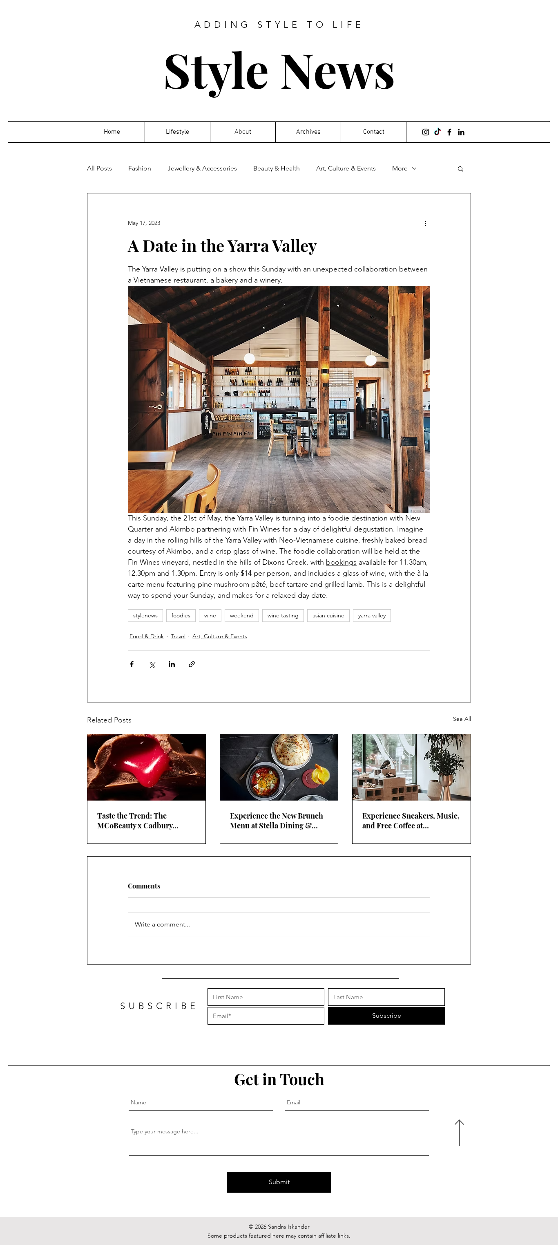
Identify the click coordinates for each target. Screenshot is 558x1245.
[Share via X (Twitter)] (152, 664)
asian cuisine (328, 615)
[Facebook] (449, 132)
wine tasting (283, 615)
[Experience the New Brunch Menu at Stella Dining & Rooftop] (279, 767)
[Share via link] (192, 664)
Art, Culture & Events (346, 168)
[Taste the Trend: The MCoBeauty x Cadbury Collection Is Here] (146, 767)
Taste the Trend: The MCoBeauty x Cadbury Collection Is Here (134, 820)
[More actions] (425, 223)
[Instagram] (425, 132)
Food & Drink (146, 636)
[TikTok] (437, 132)
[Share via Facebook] (132, 664)
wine (210, 615)
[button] (460, 168)
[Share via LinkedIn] (172, 664)
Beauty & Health (276, 168)
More (400, 168)
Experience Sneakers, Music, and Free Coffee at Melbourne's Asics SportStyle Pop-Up (411, 820)
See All (462, 718)
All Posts (99, 168)
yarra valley (372, 615)
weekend (242, 615)
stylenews (145, 615)
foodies (181, 615)
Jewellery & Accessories (202, 168)
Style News (279, 69)
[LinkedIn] (461, 132)
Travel (178, 636)
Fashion (139, 168)
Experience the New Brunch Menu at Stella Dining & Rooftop (276, 820)
